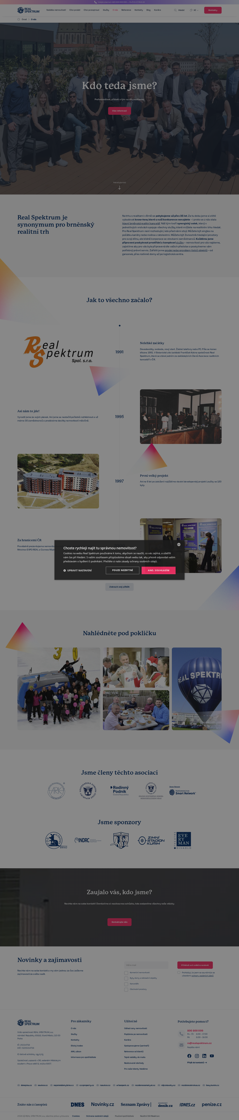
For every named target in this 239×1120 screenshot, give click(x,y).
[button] (77, 570)
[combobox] (178, 544)
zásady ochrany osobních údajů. (139, 561)
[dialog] (119, 560)
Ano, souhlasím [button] (158, 570)
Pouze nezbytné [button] (122, 570)
